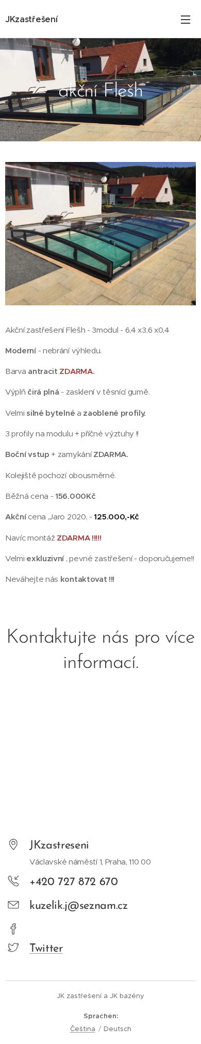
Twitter (46, 949)
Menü (185, 19)
